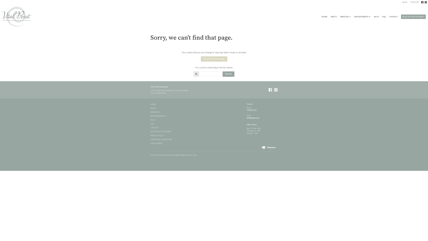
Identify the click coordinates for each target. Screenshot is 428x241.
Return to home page (214, 58)
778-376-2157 (414, 2)
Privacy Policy (157, 135)
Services (344, 17)
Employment (156, 143)
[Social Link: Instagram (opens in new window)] (426, 2)
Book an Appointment (413, 17)
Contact (393, 17)
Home (324, 17)
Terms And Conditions (161, 139)
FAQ (384, 17)
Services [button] (154, 112)
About (334, 17)
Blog (376, 17)
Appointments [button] (157, 116)
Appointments (361, 17)
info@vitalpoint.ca (253, 118)
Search (404, 2)
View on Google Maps (158, 93)
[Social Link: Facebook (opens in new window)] (422, 2)
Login (195, 155)
